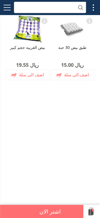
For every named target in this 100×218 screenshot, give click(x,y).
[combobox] (50, 7)
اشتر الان (50, 211)
